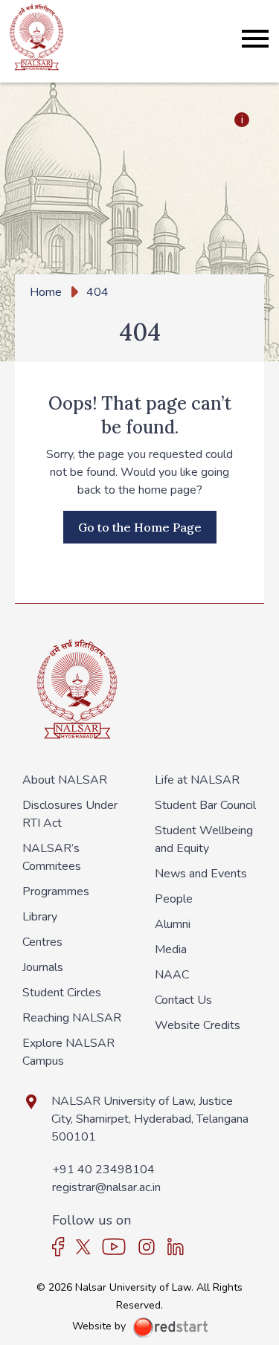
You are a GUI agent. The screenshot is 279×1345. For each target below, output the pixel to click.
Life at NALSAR (197, 780)
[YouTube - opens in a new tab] (114, 1247)
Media (171, 949)
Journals (42, 967)
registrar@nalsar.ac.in (106, 1187)
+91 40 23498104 (103, 1169)
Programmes (55, 891)
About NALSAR (64, 780)
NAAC (172, 975)
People (174, 899)
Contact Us (183, 1000)
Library (39, 917)
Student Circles (61, 992)
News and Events (201, 873)
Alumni (172, 924)
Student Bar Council (205, 805)
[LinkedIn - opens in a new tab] (175, 1247)
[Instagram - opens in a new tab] (146, 1247)
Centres (42, 942)
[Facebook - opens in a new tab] (58, 1247)
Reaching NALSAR (71, 1018)
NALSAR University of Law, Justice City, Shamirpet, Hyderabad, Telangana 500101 (149, 1119)
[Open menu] (255, 38)
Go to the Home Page (140, 527)
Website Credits (197, 1025)
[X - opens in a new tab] (83, 1246)
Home (46, 292)
